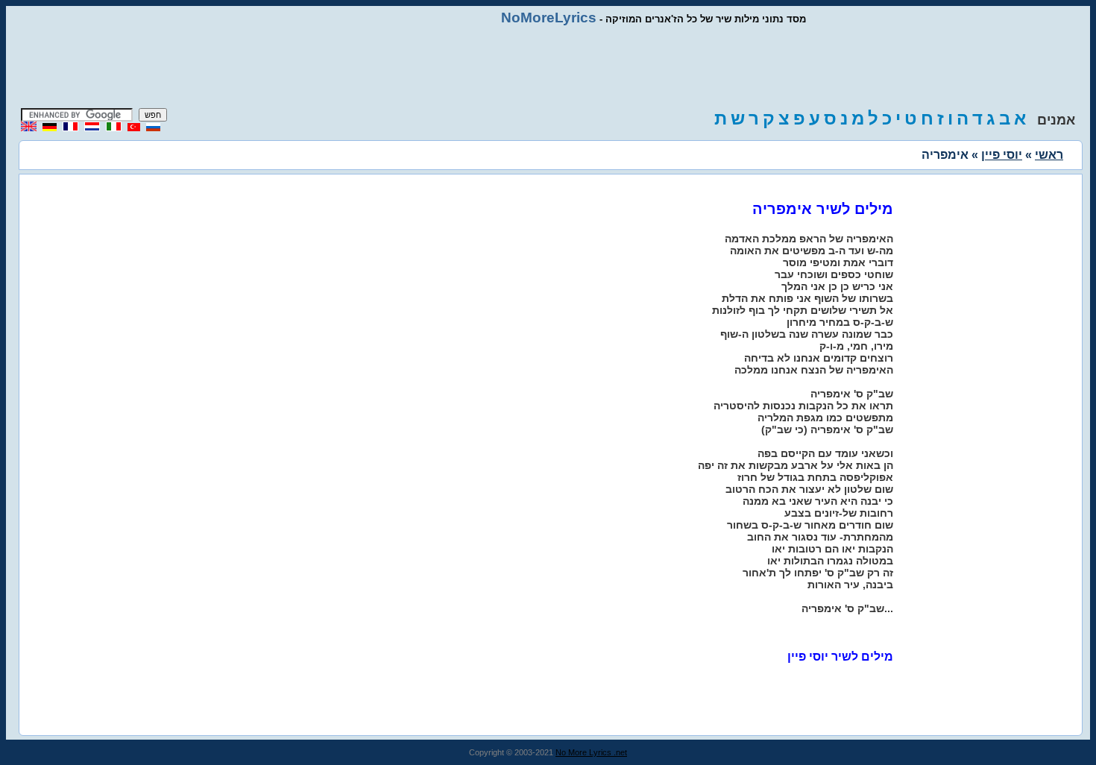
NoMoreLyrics (548, 17)
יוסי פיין (1001, 154)
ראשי (1049, 154)
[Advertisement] (548, 67)
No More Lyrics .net (591, 752)
